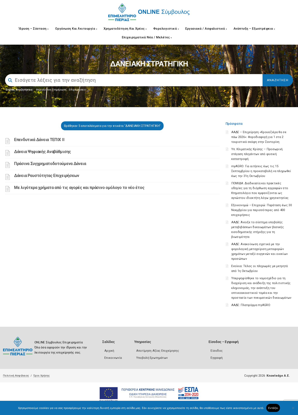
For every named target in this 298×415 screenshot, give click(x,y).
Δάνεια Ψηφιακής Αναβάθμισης (42, 151)
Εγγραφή (217, 358)
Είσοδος (217, 350)
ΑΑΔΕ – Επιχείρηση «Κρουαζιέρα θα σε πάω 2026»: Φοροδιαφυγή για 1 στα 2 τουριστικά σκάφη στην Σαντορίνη (259, 137)
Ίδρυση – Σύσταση (33, 28)
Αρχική (109, 350)
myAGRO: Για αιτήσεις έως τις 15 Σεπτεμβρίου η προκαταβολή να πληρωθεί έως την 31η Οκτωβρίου (261, 171)
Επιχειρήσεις (77, 89)
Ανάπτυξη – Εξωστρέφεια (254, 28)
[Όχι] (293, 410)
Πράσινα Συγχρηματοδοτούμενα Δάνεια (50, 163)
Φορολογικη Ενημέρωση (51, 89)
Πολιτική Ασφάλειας (16, 375)
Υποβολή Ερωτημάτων (152, 358)
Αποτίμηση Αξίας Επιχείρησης (157, 350)
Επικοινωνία (113, 358)
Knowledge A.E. (278, 375)
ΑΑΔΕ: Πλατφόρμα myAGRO (250, 305)
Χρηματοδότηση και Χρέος (125, 28)
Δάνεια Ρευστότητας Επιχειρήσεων (46, 175)
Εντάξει (273, 408)
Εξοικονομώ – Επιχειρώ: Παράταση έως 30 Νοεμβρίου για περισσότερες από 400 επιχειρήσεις (261, 210)
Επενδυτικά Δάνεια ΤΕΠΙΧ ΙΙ (39, 139)
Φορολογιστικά (165, 28)
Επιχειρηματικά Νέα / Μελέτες (146, 37)
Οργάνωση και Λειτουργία (75, 28)
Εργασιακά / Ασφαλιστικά (205, 28)
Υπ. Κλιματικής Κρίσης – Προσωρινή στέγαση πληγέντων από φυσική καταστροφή (257, 154)
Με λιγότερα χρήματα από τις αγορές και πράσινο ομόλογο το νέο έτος (79, 187)
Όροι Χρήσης (41, 375)
